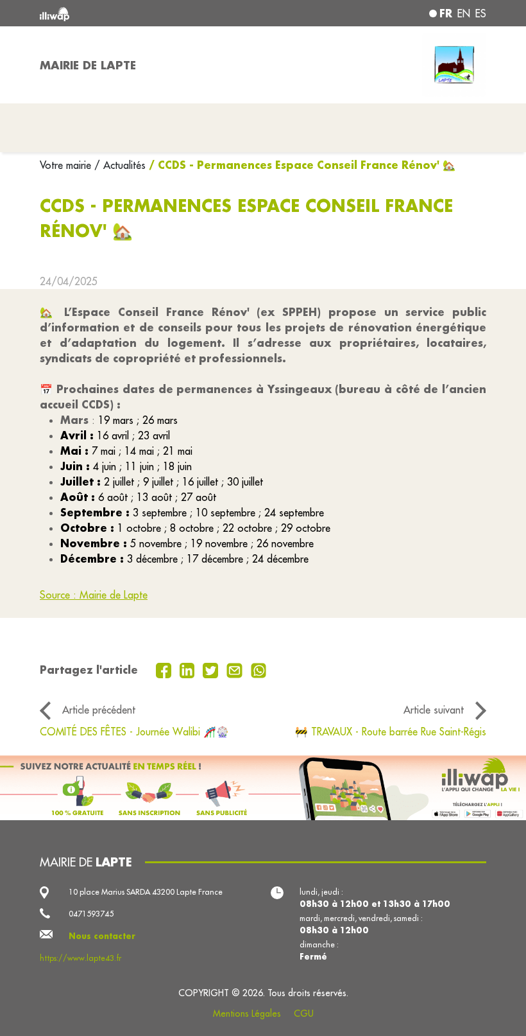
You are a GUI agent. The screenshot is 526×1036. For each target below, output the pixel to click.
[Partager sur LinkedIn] (189, 669)
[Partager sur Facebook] (165, 669)
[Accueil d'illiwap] (128, 13)
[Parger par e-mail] (236, 669)
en (463, 13)
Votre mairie (67, 165)
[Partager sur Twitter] (212, 669)
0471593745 (91, 913)
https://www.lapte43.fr (80, 958)
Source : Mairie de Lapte (94, 594)
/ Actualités (120, 165)
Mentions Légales (247, 1013)
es (480, 13)
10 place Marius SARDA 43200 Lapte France (146, 892)
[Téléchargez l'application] (263, 787)
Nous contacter (102, 936)
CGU (304, 1013)
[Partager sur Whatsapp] (258, 669)
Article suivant (433, 709)
